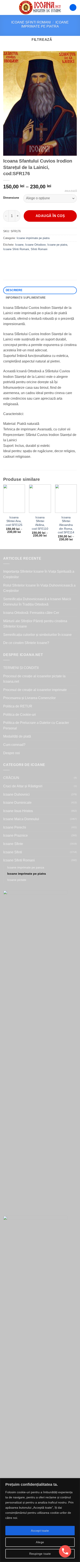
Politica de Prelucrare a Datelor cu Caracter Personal (36, 725)
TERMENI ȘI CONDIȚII (21, 668)
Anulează (71, 191)
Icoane (19, 244)
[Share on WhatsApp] (7, 258)
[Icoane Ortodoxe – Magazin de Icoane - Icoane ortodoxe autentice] (40, 7)
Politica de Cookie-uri (19, 714)
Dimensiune (11, 197)
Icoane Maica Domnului (21, 819)
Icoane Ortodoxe (35, 244)
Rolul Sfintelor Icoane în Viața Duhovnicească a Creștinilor (39, 588)
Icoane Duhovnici (16, 794)
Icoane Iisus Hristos (18, 811)
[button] (5, 7)
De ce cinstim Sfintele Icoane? (26, 643)
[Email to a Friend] (30, 258)
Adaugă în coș (50, 216)
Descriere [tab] (14, 290)
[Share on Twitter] (22, 258)
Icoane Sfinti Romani (31, 22)
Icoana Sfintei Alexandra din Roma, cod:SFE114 (66, 525)
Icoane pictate (16, 879)
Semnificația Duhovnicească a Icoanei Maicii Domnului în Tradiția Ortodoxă (37, 601)
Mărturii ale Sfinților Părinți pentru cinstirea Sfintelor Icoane (35, 623)
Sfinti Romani (39, 249)
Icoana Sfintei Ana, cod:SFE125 (14, 521)
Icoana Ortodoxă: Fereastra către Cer (31, 613)
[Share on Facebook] (14, 258)
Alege (40, 1542)
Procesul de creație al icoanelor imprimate (35, 690)
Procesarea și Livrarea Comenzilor (29, 698)
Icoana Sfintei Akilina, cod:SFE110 (40, 523)
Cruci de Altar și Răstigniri (22, 786)
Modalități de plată (17, 736)
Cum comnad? (14, 745)
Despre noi (11, 753)
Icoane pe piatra (57, 244)
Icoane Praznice (15, 835)
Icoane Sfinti (12, 852)
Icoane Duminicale (17, 802)
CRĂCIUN (11, 778)
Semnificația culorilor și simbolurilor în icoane (37, 635)
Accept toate (40, 1530)
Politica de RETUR (17, 706)
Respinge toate (40, 1553)
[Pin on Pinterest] (37, 258)
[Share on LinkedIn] (45, 258)
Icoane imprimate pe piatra (33, 238)
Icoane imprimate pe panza (25, 867)
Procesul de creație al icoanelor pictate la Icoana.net (34, 678)
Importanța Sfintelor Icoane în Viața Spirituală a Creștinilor (38, 574)
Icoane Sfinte (13, 844)
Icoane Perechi (14, 827)
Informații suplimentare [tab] (26, 297)
